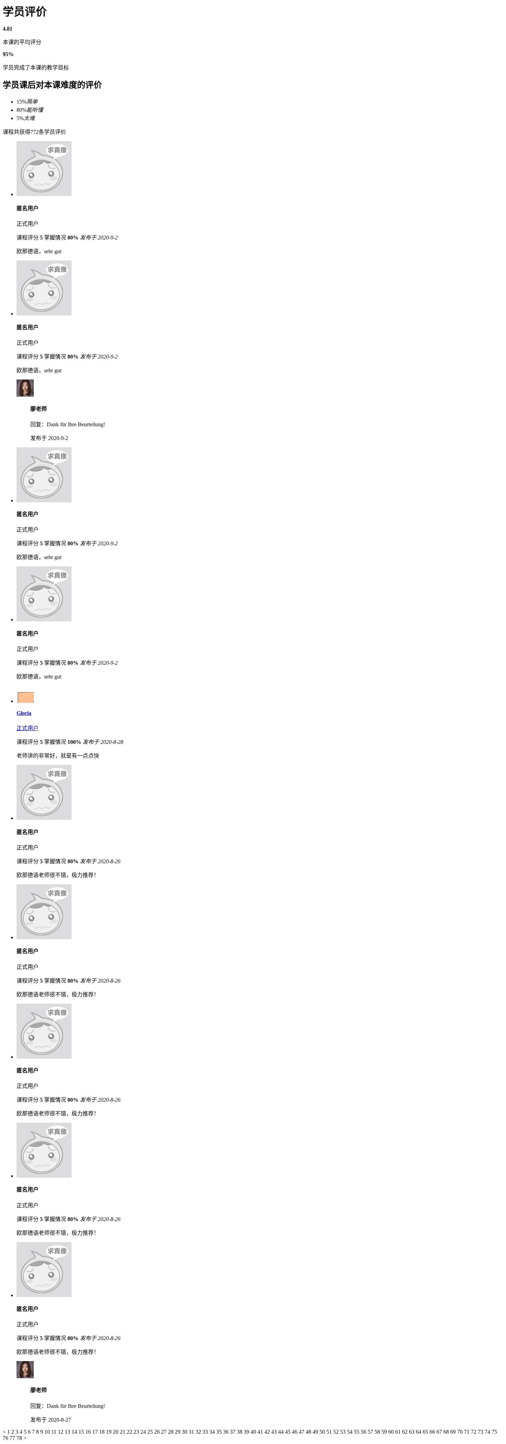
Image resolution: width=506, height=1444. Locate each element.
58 (378, 1432)
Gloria (24, 713)
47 (302, 1432)
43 (274, 1432)
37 (233, 1432)
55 (357, 1432)
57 (371, 1432)
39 (247, 1432)
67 (439, 1432)
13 (68, 1432)
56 (364, 1432)
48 (309, 1432)
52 (336, 1432)
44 (281, 1432)
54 (350, 1432)
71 (467, 1432)
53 (343, 1432)
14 (75, 1432)
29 (178, 1432)
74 (488, 1432)
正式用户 (28, 728)
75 (494, 1432)
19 (109, 1432)
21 (123, 1432)
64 (419, 1432)
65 (426, 1432)
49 (316, 1432)
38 (240, 1432)
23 (137, 1432)
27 (164, 1432)
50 (322, 1432)
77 (13, 1438)
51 (329, 1432)
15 (81, 1432)
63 (412, 1432)
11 (54, 1432)
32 (199, 1432)
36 (226, 1432)
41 (260, 1432)
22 (130, 1432)
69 (453, 1432)
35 (219, 1432)
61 (398, 1432)
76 (6, 1438)
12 (61, 1432)
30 (185, 1432)
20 (116, 1432)
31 (192, 1432)
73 (481, 1432)
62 (405, 1432)
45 (288, 1432)
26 (157, 1432)
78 (20, 1438)
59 (384, 1432)
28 (171, 1432)
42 (267, 1432)
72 (474, 1432)
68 (446, 1432)
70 (460, 1432)
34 (212, 1432)
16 (88, 1432)
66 (433, 1432)
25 (150, 1432)
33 (205, 1432)
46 (295, 1432)
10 (47, 1432)
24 (143, 1432)
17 (95, 1432)
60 (391, 1432)
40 (254, 1432)
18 (102, 1432)
